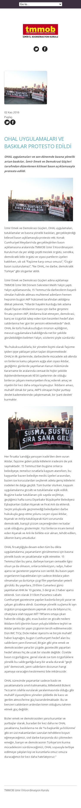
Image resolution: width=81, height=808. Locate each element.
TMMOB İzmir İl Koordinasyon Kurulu (40, 24)
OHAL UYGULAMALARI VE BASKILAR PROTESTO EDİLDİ (37, 142)
